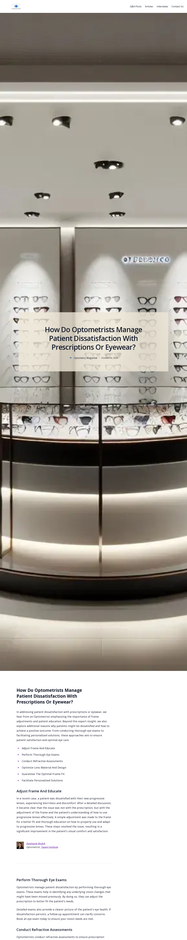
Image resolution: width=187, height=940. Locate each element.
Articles (149, 6)
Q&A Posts (136, 6)
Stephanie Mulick (35, 843)
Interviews (162, 6)
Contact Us (177, 6)
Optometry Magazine (85, 358)
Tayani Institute (49, 847)
